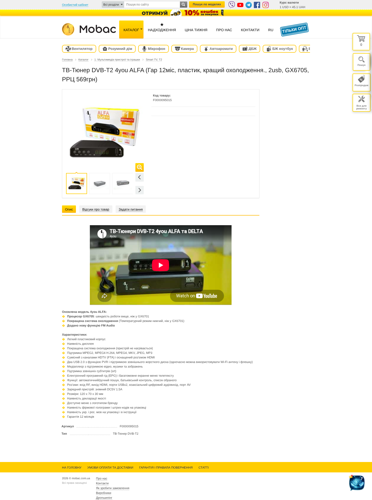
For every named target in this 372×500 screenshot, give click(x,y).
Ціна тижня (196, 30)
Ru (270, 30)
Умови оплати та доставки (110, 467)
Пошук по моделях (207, 4)
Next (139, 190)
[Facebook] (257, 5)
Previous (139, 177)
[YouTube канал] (240, 5)
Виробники (103, 493)
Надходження (162, 27)
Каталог (131, 30)
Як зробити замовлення (112, 488)
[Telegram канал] (248, 5)
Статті (203, 467)
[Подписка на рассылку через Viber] (232, 4)
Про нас (224, 30)
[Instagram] (265, 5)
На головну (71, 467)
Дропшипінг (104, 497)
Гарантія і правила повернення (166, 467)
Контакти (250, 30)
